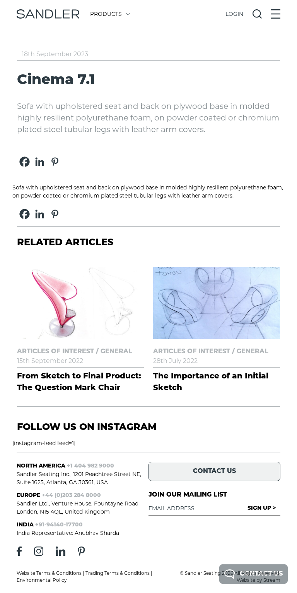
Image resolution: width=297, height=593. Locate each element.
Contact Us (261, 574)
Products (106, 13)
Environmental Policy (42, 580)
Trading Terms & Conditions (117, 573)
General (116, 352)
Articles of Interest (55, 352)
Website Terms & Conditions (49, 573)
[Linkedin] (39, 161)
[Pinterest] (54, 161)
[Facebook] (24, 161)
